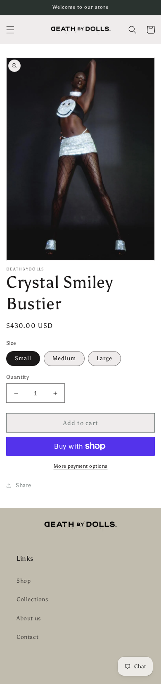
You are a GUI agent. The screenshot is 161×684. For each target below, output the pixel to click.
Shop (24, 580)
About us (29, 618)
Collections (32, 599)
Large (104, 358)
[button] (10, 30)
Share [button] (23, 485)
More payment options (81, 466)
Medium (64, 358)
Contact (27, 637)
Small (23, 358)
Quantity (17, 377)
